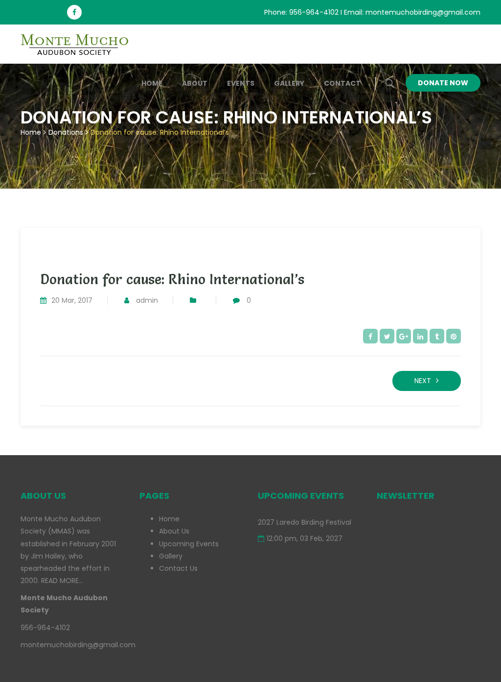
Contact (342, 83)
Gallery (289, 83)
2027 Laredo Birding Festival (304, 522)
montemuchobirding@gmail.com (422, 12)
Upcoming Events (189, 544)
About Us (174, 531)
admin (147, 300)
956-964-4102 (314, 12)
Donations (65, 132)
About (194, 83)
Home (151, 83)
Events (240, 83)
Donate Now (443, 83)
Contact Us (178, 568)
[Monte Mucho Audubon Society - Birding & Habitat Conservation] (79, 44)
